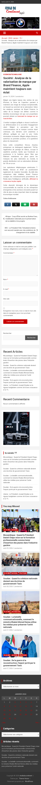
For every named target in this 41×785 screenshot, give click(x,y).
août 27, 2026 (8, 630)
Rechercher (7, 333)
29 (4, 719)
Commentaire (8, 253)
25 (20, 714)
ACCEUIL (15, 530)
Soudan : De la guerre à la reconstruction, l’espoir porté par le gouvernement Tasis (19, 663)
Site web (6, 299)
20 (31, 710)
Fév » (37, 723)
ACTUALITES (16, 611)
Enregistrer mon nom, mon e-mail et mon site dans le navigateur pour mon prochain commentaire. (19, 313)
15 (4, 710)
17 (15, 710)
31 (15, 719)
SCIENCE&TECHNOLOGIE (12, 74)
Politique (22, 573)
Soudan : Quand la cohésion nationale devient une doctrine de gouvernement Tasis (20, 581)
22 (4, 714)
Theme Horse (24, 779)
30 (10, 719)
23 (10, 714)
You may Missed (11, 506)
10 (15, 706)
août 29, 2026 (8, 548)
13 (31, 706)
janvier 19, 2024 (8, 96)
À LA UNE (7, 530)
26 (26, 714)
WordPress (29, 781)
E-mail (6, 289)
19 (26, 710)
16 (10, 710)
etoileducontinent (26, 776)
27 (31, 714)
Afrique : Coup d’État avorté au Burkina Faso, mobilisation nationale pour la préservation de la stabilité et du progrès (21, 218)
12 (26, 706)
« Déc (4, 723)
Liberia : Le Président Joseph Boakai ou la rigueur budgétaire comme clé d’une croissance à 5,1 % (20, 387)
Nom (5, 279)
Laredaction (19, 96)
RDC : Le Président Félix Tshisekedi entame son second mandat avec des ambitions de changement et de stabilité (20, 230)
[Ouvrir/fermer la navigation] (4, 32)
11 (20, 706)
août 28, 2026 (8, 586)
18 (20, 710)
